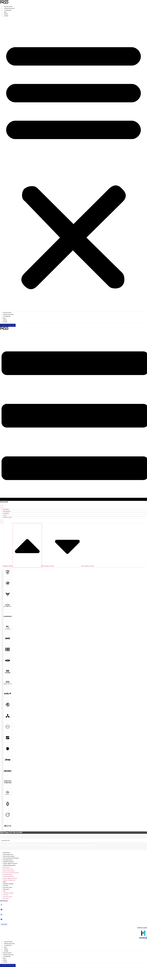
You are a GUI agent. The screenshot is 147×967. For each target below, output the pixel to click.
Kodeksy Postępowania (9, 865)
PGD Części (6, 889)
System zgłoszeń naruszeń (10, 863)
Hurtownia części (7, 887)
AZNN (4, 882)
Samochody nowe (8, 854)
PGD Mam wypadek (8, 884)
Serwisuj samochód (9, 8)
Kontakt (6, 16)
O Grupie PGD (7, 10)
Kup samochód (8, 6)
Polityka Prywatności (8, 861)
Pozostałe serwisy (7, 860)
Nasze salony (6, 852)
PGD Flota (5, 885)
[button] (73, 164)
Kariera (6, 14)
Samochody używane (9, 856)
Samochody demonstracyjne (11, 858)
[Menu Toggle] (1, 506)
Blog (5, 12)
